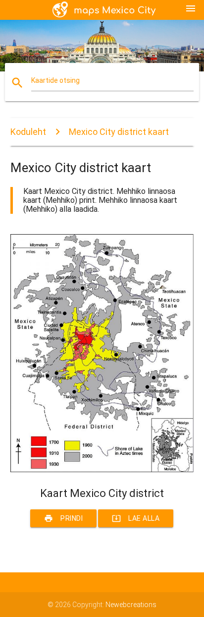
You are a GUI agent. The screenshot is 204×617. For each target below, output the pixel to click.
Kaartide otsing (55, 80)
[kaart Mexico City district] (102, 470)
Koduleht (28, 131)
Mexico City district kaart (119, 131)
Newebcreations (130, 605)
